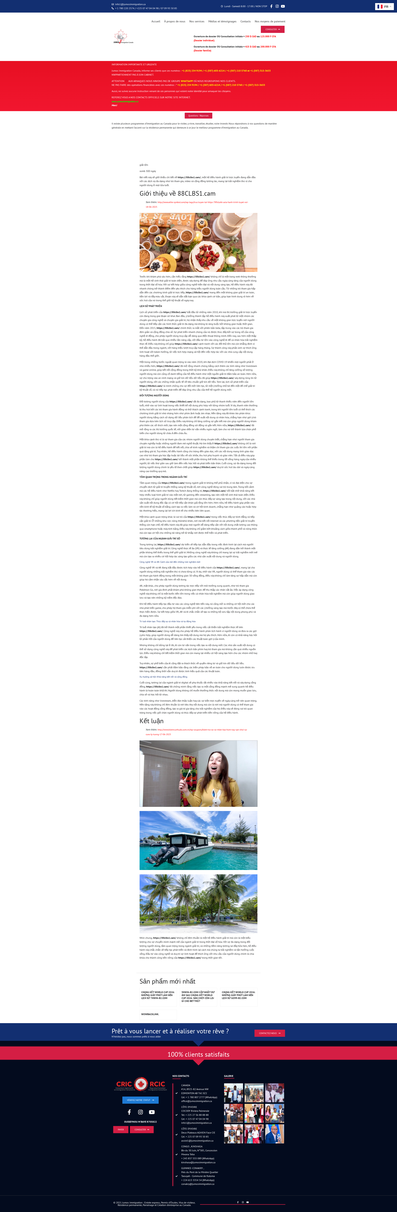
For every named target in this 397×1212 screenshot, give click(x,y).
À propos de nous (174, 21)
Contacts (246, 21)
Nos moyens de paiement (270, 21)
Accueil (156, 21)
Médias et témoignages (222, 21)
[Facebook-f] (271, 6)
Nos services (196, 21)
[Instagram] (277, 6)
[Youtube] (282, 6)
